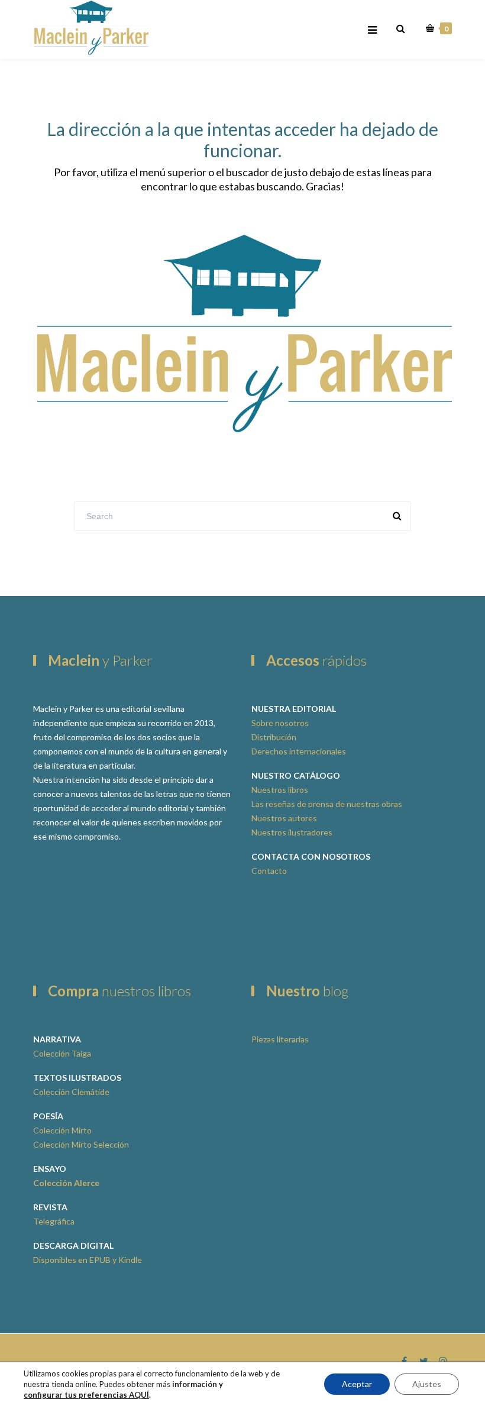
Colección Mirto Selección (81, 1144)
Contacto (269, 871)
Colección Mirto (62, 1130)
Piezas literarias (280, 1039)
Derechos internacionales (298, 751)
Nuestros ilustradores (291, 832)
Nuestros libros (279, 790)
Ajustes (426, 1384)
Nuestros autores (284, 818)
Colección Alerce (66, 1183)
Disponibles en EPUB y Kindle (87, 1260)
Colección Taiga (62, 1053)
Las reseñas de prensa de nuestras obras (326, 804)
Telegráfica (54, 1221)
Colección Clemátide (71, 1092)
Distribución (273, 737)
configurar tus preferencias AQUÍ (86, 1394)
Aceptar (357, 1384)
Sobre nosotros (280, 723)
